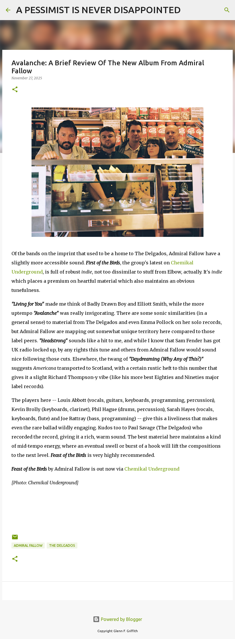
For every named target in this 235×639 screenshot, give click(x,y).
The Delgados (62, 545)
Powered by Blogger (121, 619)
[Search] (188, 10)
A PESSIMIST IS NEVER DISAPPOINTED (98, 10)
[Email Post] (14, 539)
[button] (14, 90)
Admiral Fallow (28, 545)
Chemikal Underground (151, 469)
